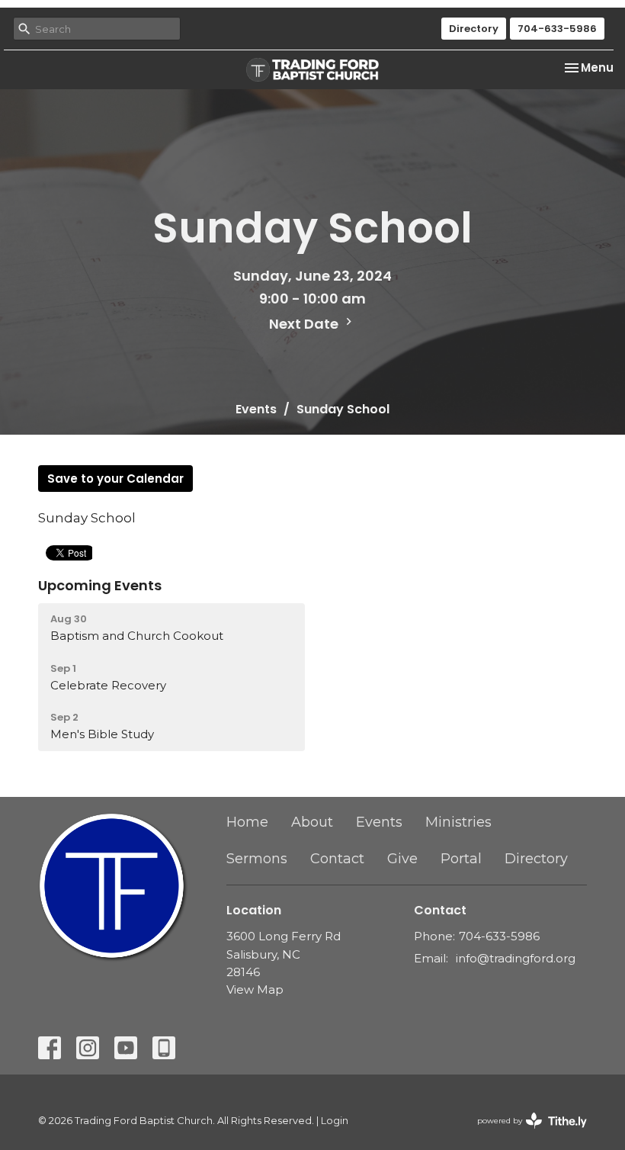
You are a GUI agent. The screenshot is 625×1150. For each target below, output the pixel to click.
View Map (255, 989)
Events (256, 409)
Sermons (256, 858)
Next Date (305, 323)
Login (334, 1120)
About (312, 822)
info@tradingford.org (515, 958)
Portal (461, 858)
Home (247, 822)
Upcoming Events (100, 585)
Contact (337, 858)
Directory (473, 28)
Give (402, 858)
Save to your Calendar (115, 479)
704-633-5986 (557, 28)
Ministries (458, 822)
